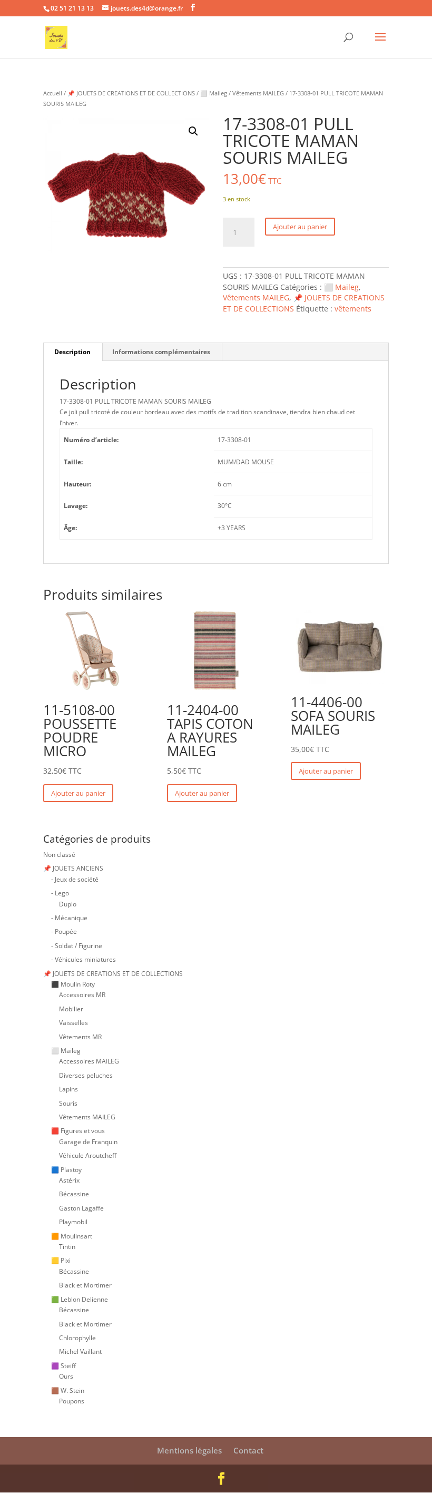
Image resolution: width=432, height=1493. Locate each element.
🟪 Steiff (63, 1365)
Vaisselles (73, 1022)
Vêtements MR (80, 1036)
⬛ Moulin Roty (73, 984)
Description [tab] (72, 351)
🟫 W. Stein (67, 1390)
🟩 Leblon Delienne (79, 1299)
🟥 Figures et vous (78, 1130)
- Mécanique (69, 917)
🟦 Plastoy (66, 1169)
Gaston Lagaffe (81, 1208)
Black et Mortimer (85, 1285)
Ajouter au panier (300, 226)
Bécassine (74, 1193)
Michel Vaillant (80, 1351)
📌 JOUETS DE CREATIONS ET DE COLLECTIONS (131, 93)
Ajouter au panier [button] (78, 793)
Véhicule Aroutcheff (87, 1155)
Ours (66, 1376)
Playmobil (73, 1221)
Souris (68, 1103)
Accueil (52, 93)
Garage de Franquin (88, 1141)
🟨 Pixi (61, 1260)
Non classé (59, 854)
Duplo (67, 904)
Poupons (71, 1401)
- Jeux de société (75, 879)
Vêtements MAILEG (258, 93)
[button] (193, 131)
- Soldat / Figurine (76, 945)
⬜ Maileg (213, 93)
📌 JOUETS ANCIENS (73, 868)
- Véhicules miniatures (83, 959)
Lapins (68, 1089)
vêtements (353, 309)
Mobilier (71, 1008)
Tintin (67, 1246)
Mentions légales (189, 1450)
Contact (248, 1450)
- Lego (60, 893)
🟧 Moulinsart (71, 1236)
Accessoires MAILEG (89, 1061)
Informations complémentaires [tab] (161, 351)
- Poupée (64, 931)
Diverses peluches (86, 1075)
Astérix (69, 1180)
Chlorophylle (77, 1337)
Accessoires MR (82, 994)
